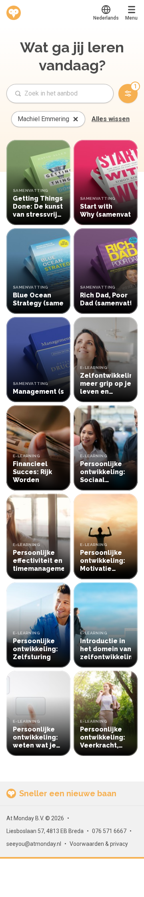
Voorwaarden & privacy (99, 844)
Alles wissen (111, 119)
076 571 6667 (109, 831)
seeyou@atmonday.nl (33, 844)
